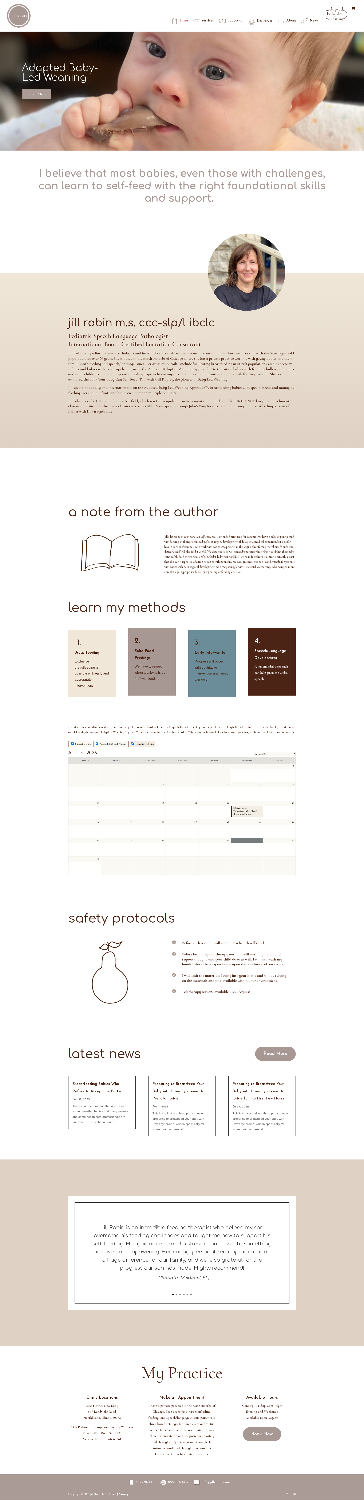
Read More (275, 1053)
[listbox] (275, 754)
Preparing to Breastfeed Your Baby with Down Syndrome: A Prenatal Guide (178, 1091)
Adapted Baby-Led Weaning (60, 73)
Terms (112, 1494)
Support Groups (83, 743)
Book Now (262, 1434)
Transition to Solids (144, 743)
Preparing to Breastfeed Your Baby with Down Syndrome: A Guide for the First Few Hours (258, 1091)
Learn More (37, 94)
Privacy (123, 1494)
